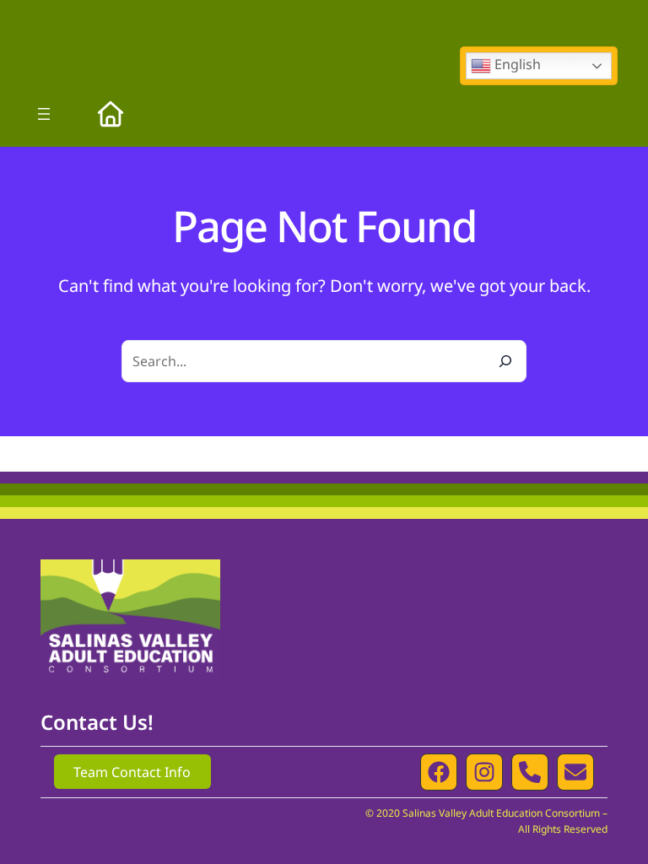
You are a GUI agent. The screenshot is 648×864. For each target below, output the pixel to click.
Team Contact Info (132, 772)
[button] (438, 772)
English (516, 64)
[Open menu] (44, 114)
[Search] (505, 361)
